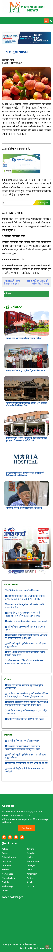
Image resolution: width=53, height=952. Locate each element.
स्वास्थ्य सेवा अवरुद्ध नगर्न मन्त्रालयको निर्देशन (24, 338)
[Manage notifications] (47, 947)
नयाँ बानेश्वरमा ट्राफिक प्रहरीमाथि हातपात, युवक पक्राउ (25, 628)
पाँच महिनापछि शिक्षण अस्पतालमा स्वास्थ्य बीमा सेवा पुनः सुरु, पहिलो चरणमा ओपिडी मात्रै (26, 439)
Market (5, 870)
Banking (30, 849)
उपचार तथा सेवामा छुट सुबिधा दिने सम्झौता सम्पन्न (25, 371)
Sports (29, 882)
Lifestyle (30, 865)
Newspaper (7, 874)
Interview (6, 865)
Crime (5, 853)
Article (5, 849)
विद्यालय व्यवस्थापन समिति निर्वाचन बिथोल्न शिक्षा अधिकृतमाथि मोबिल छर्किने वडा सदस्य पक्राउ (26, 703)
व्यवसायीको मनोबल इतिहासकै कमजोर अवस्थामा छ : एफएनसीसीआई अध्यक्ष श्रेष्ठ (26, 636)
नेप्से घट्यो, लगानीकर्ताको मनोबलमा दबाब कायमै (27, 621)
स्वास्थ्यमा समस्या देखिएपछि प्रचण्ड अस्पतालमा (24, 508)
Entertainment (9, 857)
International (32, 861)
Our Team (27, 828)
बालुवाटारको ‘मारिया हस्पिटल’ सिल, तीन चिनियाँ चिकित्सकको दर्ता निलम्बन (25, 474)
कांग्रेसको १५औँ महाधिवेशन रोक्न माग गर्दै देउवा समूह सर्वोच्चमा (25, 645)
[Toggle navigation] (46, 20)
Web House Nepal (42, 948)
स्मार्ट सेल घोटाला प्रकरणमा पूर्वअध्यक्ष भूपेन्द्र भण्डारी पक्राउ (24, 686)
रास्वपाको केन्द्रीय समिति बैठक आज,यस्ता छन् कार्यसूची (24, 770)
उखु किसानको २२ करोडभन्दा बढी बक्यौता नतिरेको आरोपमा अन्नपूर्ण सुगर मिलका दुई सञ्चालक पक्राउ (26, 695)
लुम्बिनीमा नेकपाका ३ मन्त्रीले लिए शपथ (23, 590)
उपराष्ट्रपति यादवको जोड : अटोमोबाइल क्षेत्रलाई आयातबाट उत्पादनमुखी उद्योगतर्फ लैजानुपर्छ (25, 597)
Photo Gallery (8, 878)
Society (5, 882)
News (29, 870)
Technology (7, 886)
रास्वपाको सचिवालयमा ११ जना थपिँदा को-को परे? (27, 763)
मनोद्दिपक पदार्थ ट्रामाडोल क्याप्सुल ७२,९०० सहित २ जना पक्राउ (26, 712)
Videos (5, 890)
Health (29, 857)
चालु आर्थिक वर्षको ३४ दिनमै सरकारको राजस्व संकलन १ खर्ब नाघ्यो (25, 653)
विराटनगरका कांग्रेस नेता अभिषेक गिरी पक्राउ (25, 719)
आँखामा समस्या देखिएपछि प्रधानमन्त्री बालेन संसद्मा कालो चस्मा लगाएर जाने (24, 662)
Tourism (30, 886)
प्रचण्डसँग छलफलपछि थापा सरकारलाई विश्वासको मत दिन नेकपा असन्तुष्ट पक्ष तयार (22, 614)
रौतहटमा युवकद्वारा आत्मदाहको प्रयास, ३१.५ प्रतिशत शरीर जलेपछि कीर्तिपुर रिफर (26, 404)
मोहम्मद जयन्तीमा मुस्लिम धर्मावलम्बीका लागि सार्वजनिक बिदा (24, 606)
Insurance (6, 861)
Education (31, 853)
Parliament (31, 874)
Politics (30, 878)
